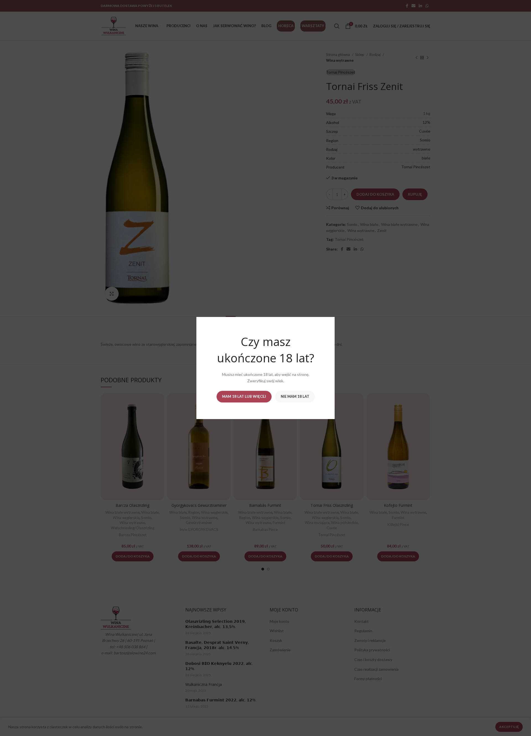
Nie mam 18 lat (295, 396)
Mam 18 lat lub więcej (244, 396)
